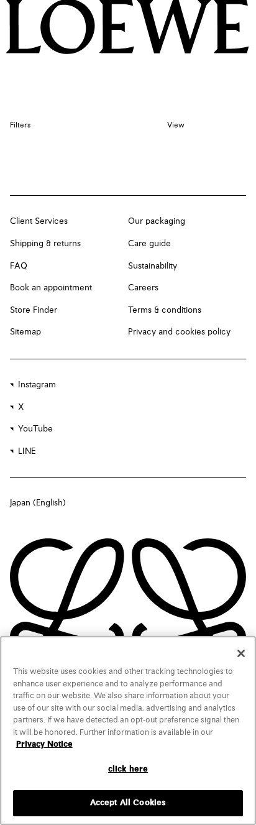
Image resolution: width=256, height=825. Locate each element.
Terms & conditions (164, 310)
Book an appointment (51, 287)
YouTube (35, 429)
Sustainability (152, 266)
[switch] (176, 126)
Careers (143, 287)
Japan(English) (38, 503)
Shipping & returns (45, 243)
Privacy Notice (44, 744)
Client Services (39, 221)
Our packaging (156, 221)
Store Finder (33, 310)
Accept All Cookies (128, 803)
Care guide (149, 243)
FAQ (18, 266)
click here (128, 769)
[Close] (241, 653)
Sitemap (25, 332)
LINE (26, 451)
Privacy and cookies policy (179, 332)
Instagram (37, 384)
